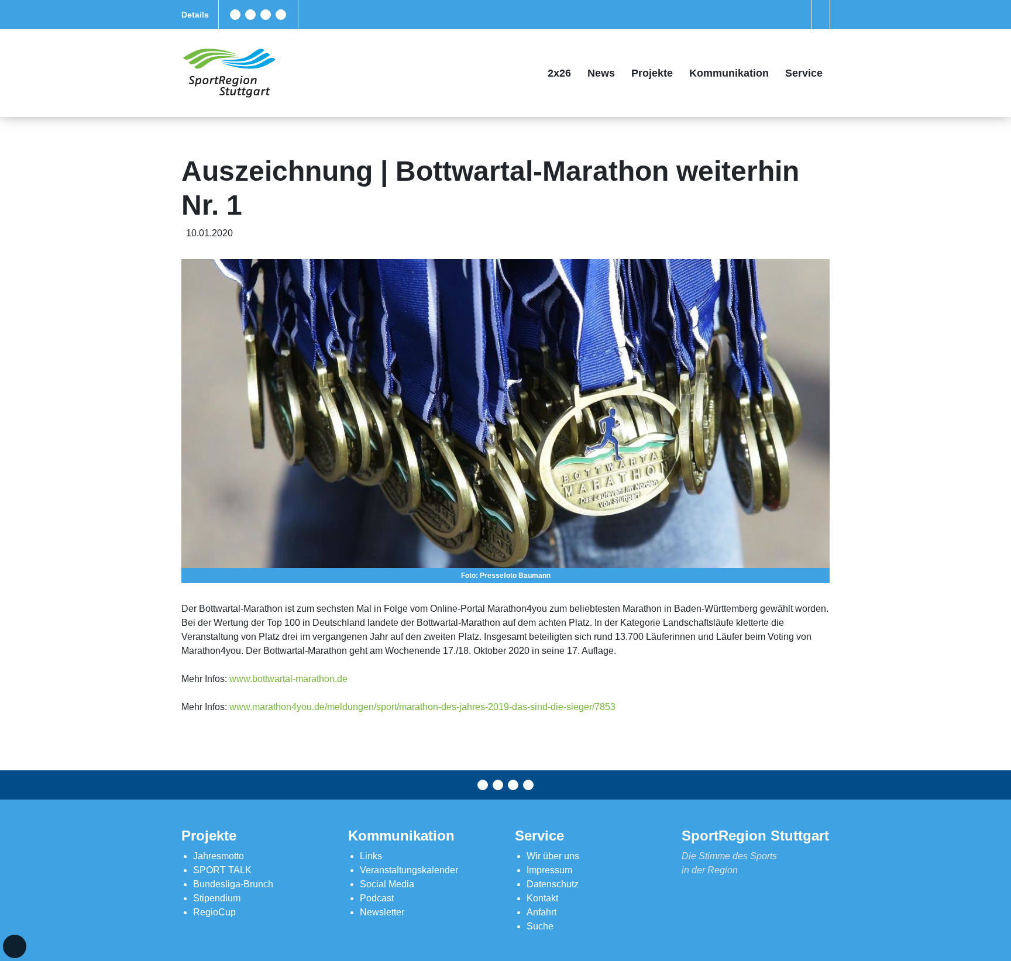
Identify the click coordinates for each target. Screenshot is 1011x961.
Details (195, 14)
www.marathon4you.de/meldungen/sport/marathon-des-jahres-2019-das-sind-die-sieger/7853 (422, 707)
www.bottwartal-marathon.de (288, 679)
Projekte (652, 73)
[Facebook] (235, 14)
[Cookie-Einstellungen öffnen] (14, 946)
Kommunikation (729, 73)
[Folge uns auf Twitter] (250, 14)
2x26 (559, 73)
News (601, 73)
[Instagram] (265, 14)
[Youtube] (281, 14)
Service (804, 73)
